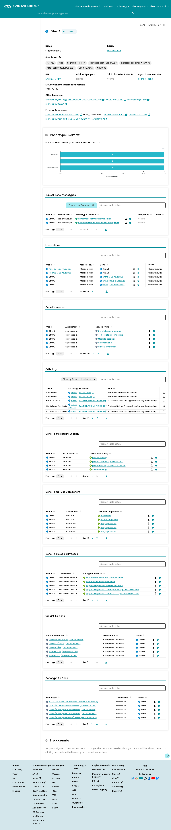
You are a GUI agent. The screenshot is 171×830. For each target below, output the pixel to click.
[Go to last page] (97, 291)
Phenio (55, 786)
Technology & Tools (126, 6)
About (78, 6)
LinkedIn (116, 782)
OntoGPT (76, 798)
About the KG (39, 807)
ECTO (55, 807)
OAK (74, 790)
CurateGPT (77, 803)
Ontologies (108, 6)
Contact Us (18, 782)
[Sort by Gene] (53, 214)
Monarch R (38, 782)
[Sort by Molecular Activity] (109, 453)
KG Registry (98, 785)
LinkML (75, 781)
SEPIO (55, 803)
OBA (54, 791)
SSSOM (75, 786)
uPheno (56, 778)
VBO (54, 795)
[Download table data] (105, 229)
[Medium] (141, 778)
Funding (16, 791)
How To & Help (39, 791)
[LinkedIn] (149, 778)
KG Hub (96, 781)
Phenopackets (79, 807)
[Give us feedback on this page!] (167, 755)
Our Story (17, 769)
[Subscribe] (132, 778)
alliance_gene (145, 78)
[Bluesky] (157, 778)
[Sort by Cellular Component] (120, 511)
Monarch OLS (98, 769)
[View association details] (130, 218)
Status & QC (38, 786)
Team (15, 774)
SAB (14, 778)
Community (162, 6)
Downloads (38, 769)
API (34, 774)
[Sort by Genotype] (58, 697)
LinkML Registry (99, 789)
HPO (54, 782)
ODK (74, 794)
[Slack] (136, 778)
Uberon (56, 774)
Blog (114, 778)
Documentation (40, 795)
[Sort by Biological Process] (103, 573)
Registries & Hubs (146, 6)
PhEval (75, 777)
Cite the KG (38, 803)
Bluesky (116, 791)
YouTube (116, 786)
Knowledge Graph (92, 6)
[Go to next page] (91, 291)
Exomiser (76, 773)
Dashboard (38, 816)
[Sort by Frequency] (150, 214)
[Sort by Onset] (162, 214)
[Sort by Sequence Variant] (66, 635)
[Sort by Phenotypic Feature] (97, 214)
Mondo (55, 769)
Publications (18, 786)
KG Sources (38, 812)
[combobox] (85, 13)
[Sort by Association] (71, 214)
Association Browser (38, 822)
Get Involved (118, 769)
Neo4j (35, 778)
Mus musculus (114, 50)
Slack (115, 774)
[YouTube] (153, 778)
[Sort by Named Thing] (110, 326)
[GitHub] (145, 778)
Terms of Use (38, 799)
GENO (55, 799)
